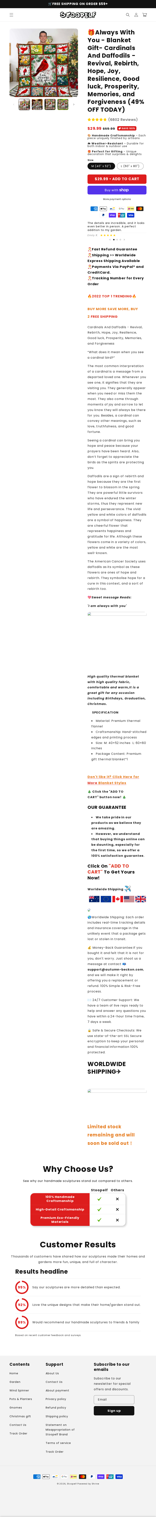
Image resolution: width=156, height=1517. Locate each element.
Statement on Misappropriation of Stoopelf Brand (60, 1429)
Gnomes (16, 1407)
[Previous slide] (110, 240)
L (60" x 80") (130, 166)
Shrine (95, 1483)
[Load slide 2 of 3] (117, 239)
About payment (57, 1390)
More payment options (117, 199)
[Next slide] (124, 240)
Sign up (114, 1411)
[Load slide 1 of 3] (113, 239)
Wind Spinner (19, 1390)
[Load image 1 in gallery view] (24, 104)
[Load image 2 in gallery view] (37, 104)
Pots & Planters (21, 1399)
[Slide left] (14, 104)
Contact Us (18, 1425)
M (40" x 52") (101, 166)
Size (91, 160)
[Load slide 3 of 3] (120, 239)
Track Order (18, 1433)
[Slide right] (74, 104)
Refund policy (56, 1407)
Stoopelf (72, 1483)
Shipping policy (57, 1416)
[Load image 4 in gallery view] (62, 104)
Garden (15, 1382)
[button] (11, 15)
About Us (52, 1373)
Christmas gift (20, 1416)
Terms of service (58, 1443)
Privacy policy (56, 1399)
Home (14, 1373)
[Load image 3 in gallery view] (50, 104)
